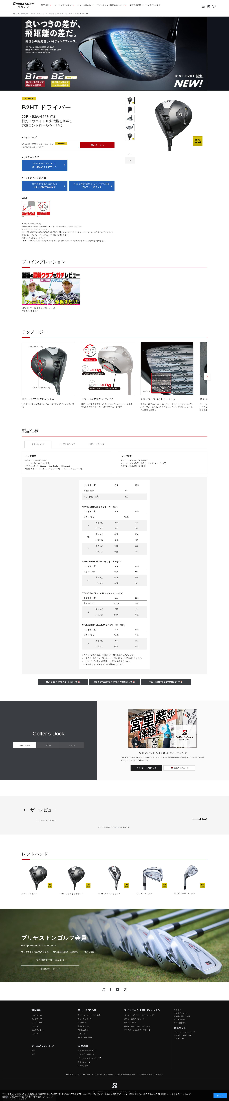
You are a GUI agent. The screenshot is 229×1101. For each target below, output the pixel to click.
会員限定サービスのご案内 (50, 960)
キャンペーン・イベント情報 (89, 1015)
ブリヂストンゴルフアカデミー (136, 1030)
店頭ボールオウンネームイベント (137, 1026)
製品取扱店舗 (135, 5)
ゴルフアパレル (38, 1030)
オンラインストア (153, 5)
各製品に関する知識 (182, 1016)
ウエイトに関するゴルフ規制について (164, 682)
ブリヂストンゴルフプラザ (88, 1058)
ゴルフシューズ (38, 1023)
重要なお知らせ (84, 1026)
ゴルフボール (37, 1015)
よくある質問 (179, 1020)
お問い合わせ (179, 1023)
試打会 (48, 745)
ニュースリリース (85, 1019)
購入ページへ (97, 145)
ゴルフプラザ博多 (85, 1054)
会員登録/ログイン (50, 968)
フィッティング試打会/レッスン (110, 5)
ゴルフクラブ (37, 1019)
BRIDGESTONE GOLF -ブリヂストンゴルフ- (29, 13)
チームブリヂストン (63, 5)
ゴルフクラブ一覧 (54, 13)
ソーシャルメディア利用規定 (151, 1074)
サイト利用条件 (84, 1074)
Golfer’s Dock (25, 745)
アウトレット (83, 1062)
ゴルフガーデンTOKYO (87, 1051)
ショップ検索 (83, 1066)
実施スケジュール (181, 768)
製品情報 (45, 5)
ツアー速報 (82, 1023)
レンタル (72, 745)
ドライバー (68, 13)
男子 (33, 1051)
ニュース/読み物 (84, 5)
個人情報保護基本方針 (126, 1074)
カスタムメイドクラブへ (44, 165)
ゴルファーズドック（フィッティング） (139, 1015)
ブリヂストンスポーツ (183, 1032)
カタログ (177, 1010)
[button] (130, 160)
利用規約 (69, 1074)
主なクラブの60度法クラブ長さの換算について (113, 682)
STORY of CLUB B (85, 1038)
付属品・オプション (97, 444)
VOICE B (81, 1034)
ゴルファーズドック (91, 185)
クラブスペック (38, 444)
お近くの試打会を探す (45, 185)
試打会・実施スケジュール (134, 1019)
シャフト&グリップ (67, 444)
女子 (33, 1054)
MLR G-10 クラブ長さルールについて (61, 682)
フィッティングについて (146, 768)
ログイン (117, 827)
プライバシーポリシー (104, 1074)
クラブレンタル (130, 1023)
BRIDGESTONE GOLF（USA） (183, 1036)
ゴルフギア (36, 1026)
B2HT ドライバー (81, 13)
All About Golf (83, 1030)
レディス (35, 1034)
